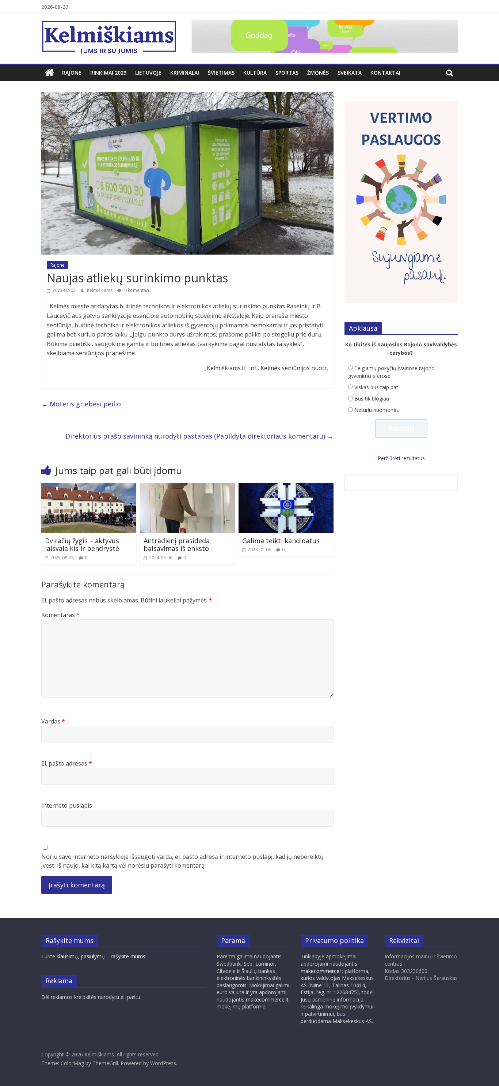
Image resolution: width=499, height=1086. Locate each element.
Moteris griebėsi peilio (81, 403)
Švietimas (221, 72)
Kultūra (255, 72)
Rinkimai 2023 (108, 72)
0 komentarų (137, 290)
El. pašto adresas (66, 763)
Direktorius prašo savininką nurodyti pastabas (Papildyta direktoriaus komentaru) (199, 436)
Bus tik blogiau (371, 398)
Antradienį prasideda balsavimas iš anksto (177, 544)
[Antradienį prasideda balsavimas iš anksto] (187, 488)
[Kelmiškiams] (49, 72)
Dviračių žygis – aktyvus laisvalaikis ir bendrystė (82, 544)
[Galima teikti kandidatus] (286, 488)
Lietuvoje (148, 72)
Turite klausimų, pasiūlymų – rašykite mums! (93, 956)
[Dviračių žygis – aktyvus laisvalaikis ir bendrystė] (88, 488)
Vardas (53, 721)
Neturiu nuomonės (376, 409)
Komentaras (60, 615)
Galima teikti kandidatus (281, 540)
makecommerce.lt (267, 999)
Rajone (71, 72)
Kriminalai (184, 72)
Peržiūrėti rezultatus (401, 458)
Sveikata (350, 72)
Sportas (286, 72)
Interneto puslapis (66, 805)
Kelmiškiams (100, 290)
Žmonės (318, 72)
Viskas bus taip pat (376, 387)
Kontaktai (385, 72)
